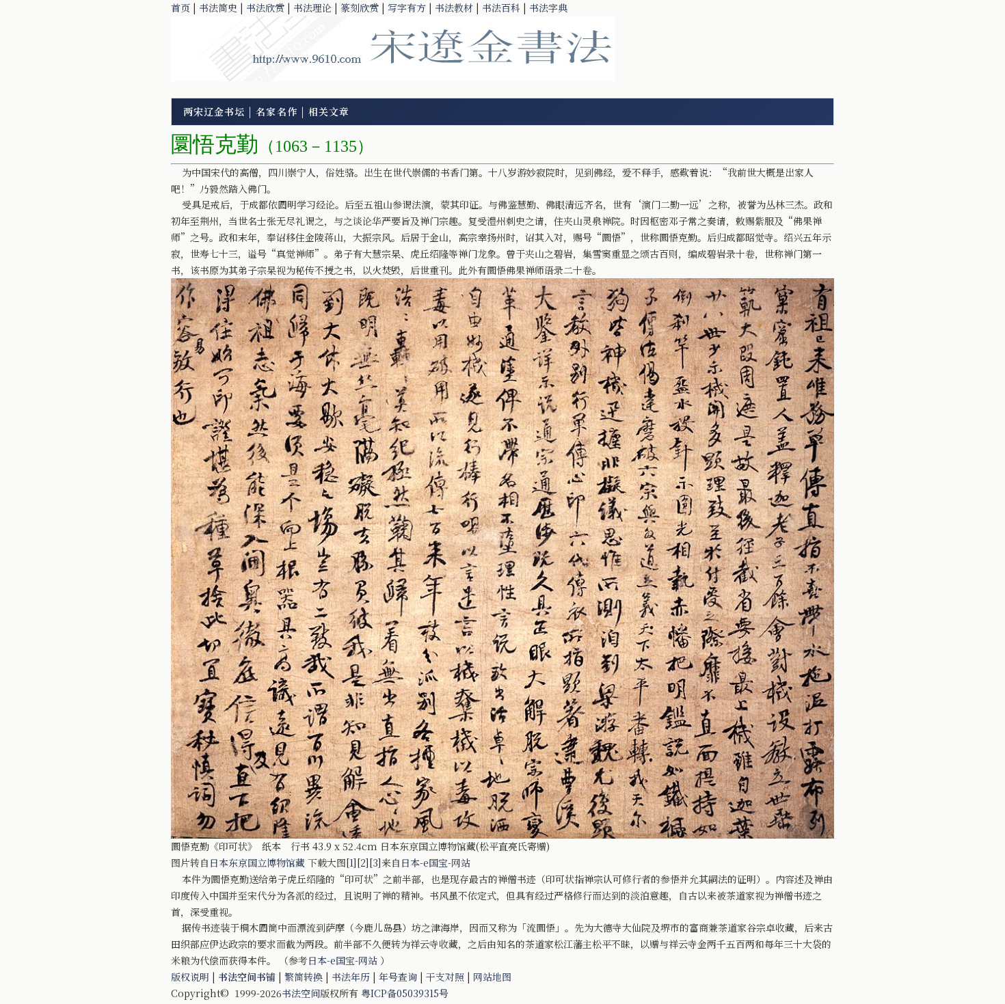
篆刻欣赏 (359, 7)
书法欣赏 (265, 7)
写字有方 (407, 7)
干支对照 (445, 976)
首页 (180, 7)
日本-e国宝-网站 (435, 862)
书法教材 (454, 7)
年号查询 (398, 976)
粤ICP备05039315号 (404, 993)
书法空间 (301, 993)
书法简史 (218, 7)
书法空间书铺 (247, 976)
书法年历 (351, 976)
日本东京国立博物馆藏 (257, 862)
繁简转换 (303, 976)
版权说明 (190, 976)
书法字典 (548, 7)
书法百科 (501, 7)
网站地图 (492, 976)
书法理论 (312, 7)
